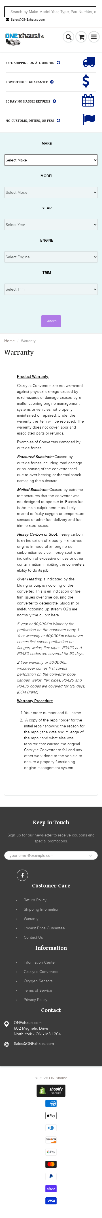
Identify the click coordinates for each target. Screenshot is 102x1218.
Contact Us (33, 937)
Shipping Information (42, 909)
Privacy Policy (35, 999)
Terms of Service (38, 990)
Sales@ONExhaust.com (28, 20)
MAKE (47, 144)
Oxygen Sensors (38, 981)
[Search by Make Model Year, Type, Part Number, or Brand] (88, 11)
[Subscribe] (91, 855)
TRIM (46, 273)
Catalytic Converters (41, 971)
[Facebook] (22, 875)
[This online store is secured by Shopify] (51, 1090)
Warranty (31, 918)
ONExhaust (58, 1078)
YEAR (47, 208)
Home (9, 340)
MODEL (47, 176)
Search (51, 321)
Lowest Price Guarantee (44, 928)
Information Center (40, 962)
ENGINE (46, 240)
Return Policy (35, 900)
